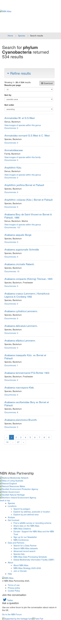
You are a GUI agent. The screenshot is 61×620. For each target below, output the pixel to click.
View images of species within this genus (22, 125)
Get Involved (13, 520)
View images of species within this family (22, 157)
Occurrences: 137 (12, 227)
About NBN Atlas (20, 565)
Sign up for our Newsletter (25, 537)
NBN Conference (21, 539)
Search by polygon (21, 508)
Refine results (20, 73)
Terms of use (14, 585)
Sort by (7, 95)
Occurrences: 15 (11, 271)
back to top (5, 500)
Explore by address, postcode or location (31, 511)
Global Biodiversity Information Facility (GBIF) (33, 559)
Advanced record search (24, 551)
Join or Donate (20, 570)
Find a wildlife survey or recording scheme (32, 523)
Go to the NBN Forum (12, 614)
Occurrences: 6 (11, 318)
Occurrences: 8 (11, 412)
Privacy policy (14, 587)
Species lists (19, 554)
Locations (12, 506)
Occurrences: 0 (11, 128)
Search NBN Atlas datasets (25, 548)
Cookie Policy (14, 590)
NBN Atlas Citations (22, 528)
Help (10, 573)
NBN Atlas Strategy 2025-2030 (27, 568)
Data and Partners (16, 542)
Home (10, 35)
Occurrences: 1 (11, 365)
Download (48, 83)
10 (7, 442)
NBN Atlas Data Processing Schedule (30, 556)
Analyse (11, 517)
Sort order (9, 104)
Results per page (12, 85)
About (10, 562)
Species (21, 35)
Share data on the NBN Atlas (26, 525)
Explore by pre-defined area (26, 514)
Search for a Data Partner (25, 545)
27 (18, 442)
